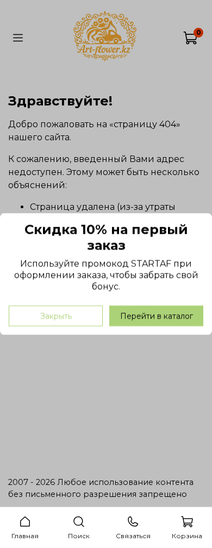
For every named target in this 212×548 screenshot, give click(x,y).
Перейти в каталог (156, 316)
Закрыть (56, 316)
